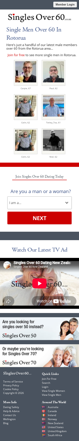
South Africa (55, 435)
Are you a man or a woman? (41, 191)
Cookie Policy (11, 389)
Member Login (65, 4)
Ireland (52, 415)
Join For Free (49, 379)
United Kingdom (57, 431)
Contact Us (9, 415)
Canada (52, 411)
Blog (5, 423)
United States (56, 427)
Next (39, 218)
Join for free (16, 55)
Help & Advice (11, 411)
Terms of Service (13, 381)
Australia (53, 407)
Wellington (9, 419)
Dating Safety (11, 407)
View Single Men (51, 395)
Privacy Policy (11, 385)
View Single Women (53, 391)
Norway (52, 419)
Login (45, 387)
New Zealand (55, 423)
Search (46, 383)
